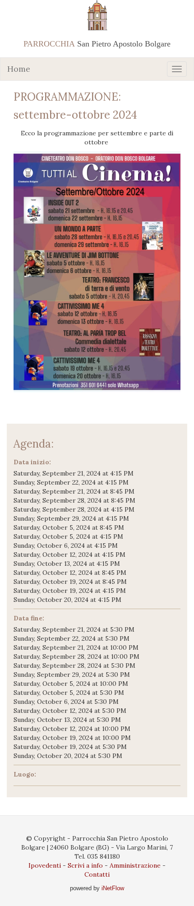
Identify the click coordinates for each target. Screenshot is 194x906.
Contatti (97, 874)
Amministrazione (135, 865)
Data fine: (29, 618)
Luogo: (25, 774)
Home (18, 69)
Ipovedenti (44, 865)
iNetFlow (112, 888)
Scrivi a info (85, 865)
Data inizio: (32, 462)
